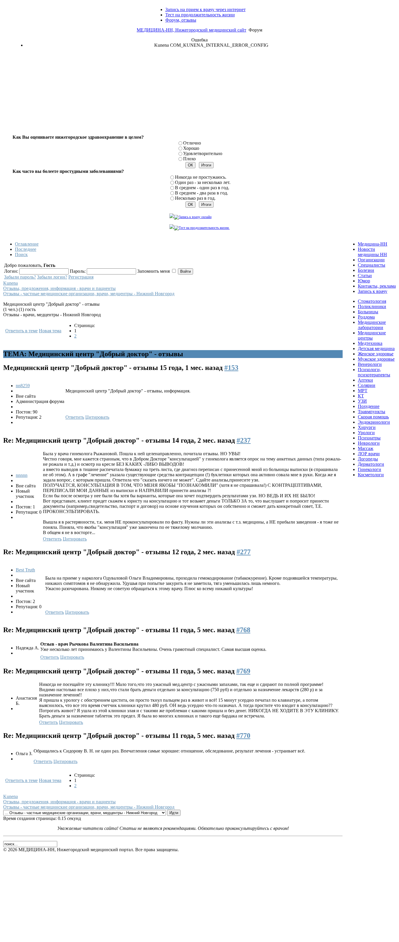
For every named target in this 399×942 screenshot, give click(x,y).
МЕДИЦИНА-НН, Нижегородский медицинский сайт (191, 29)
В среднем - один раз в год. (202, 187)
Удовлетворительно (202, 153)
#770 (243, 735)
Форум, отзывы (180, 20)
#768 (243, 630)
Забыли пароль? (20, 276)
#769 (243, 671)
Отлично (192, 142)
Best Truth (25, 569)
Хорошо (191, 148)
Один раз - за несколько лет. (202, 182)
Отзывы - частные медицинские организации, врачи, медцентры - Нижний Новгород (88, 293)
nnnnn (21, 475)
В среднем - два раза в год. (201, 192)
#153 (231, 367)
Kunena (10, 283)
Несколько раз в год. (195, 198)
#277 (244, 552)
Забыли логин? (52, 276)
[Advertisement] (199, 93)
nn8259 (23, 385)
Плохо (189, 158)
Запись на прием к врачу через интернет (205, 9)
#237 (244, 440)
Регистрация (80, 276)
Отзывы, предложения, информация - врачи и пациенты (59, 288)
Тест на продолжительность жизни (200, 14)
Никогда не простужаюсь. (200, 177)
